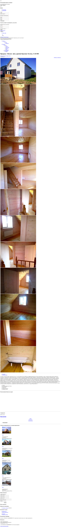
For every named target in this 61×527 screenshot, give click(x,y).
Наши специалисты (5, 512)
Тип (2, 385)
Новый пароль (2, 13)
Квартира (7, 43)
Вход (1, 5)
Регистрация (4, 9)
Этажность (3, 387)
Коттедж (7, 48)
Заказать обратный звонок (4, 526)
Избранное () (4, 511)
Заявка (31, 418)
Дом (6, 42)
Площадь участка (4, 389)
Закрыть (4, 5)
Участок (7, 46)
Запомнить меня (2, 28)
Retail (6, 51)
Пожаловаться (30, 420)
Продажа (3, 44)
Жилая (5, 41)
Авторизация (4, 10)
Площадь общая (4, 388)
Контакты (3, 513)
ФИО (1, 17)
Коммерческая (6, 50)
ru (2, 34)
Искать (5, 502)
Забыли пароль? (2, 30)
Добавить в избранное (57, 57)
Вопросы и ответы (5, 514)
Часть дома (7, 47)
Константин (3, 416)
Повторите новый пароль (4, 15)
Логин (1, 25)
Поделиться (30, 419)
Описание (3, 374)
